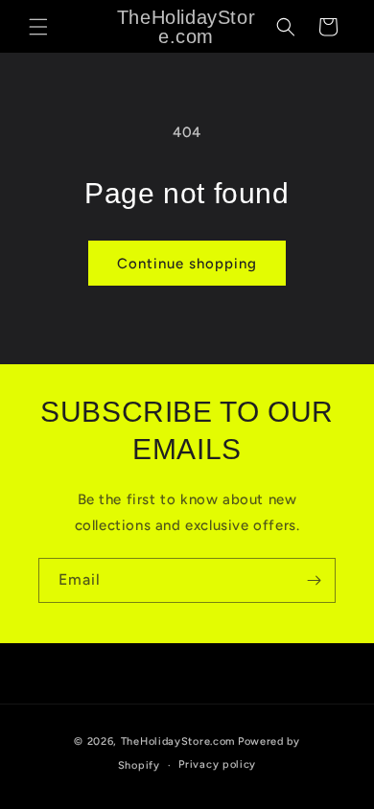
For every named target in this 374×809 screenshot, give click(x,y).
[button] (38, 27)
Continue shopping (187, 263)
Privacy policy (217, 764)
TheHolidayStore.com (178, 741)
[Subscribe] (313, 580)
